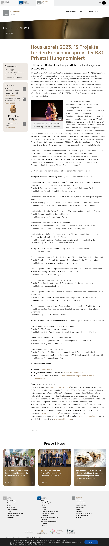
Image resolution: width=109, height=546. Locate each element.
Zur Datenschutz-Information (19, 544)
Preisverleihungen (81, 505)
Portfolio (44, 519)
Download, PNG (10, 128)
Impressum (10, 517)
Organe (9, 505)
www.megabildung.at (63, 419)
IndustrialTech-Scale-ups (48, 521)
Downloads (93, 11)
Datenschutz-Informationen (15, 513)
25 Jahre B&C (11, 507)
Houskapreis (71, 11)
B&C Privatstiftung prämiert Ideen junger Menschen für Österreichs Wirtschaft (17, 473)
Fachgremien (80, 507)
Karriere (44, 507)
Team (43, 505)
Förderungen (11, 503)
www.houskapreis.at (50, 413)
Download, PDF (10, 95)
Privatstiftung (11, 501)
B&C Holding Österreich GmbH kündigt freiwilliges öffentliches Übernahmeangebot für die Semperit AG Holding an (89, 474)
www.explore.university (88, 416)
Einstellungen (67, 542)
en (100, 3)
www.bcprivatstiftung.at (60, 387)
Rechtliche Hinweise (13, 515)
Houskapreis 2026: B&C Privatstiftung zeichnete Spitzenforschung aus (51, 473)
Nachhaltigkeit (46, 503)
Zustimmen (91, 542)
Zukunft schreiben (12, 509)
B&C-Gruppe (45, 501)
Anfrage (44, 526)
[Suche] (102, 11)
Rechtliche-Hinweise (36, 544)
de (104, 3)
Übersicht (9, 33)
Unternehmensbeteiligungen (49, 517)
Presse (82, 11)
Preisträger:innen (81, 503)
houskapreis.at (48, 369)
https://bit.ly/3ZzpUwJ (73, 372)
